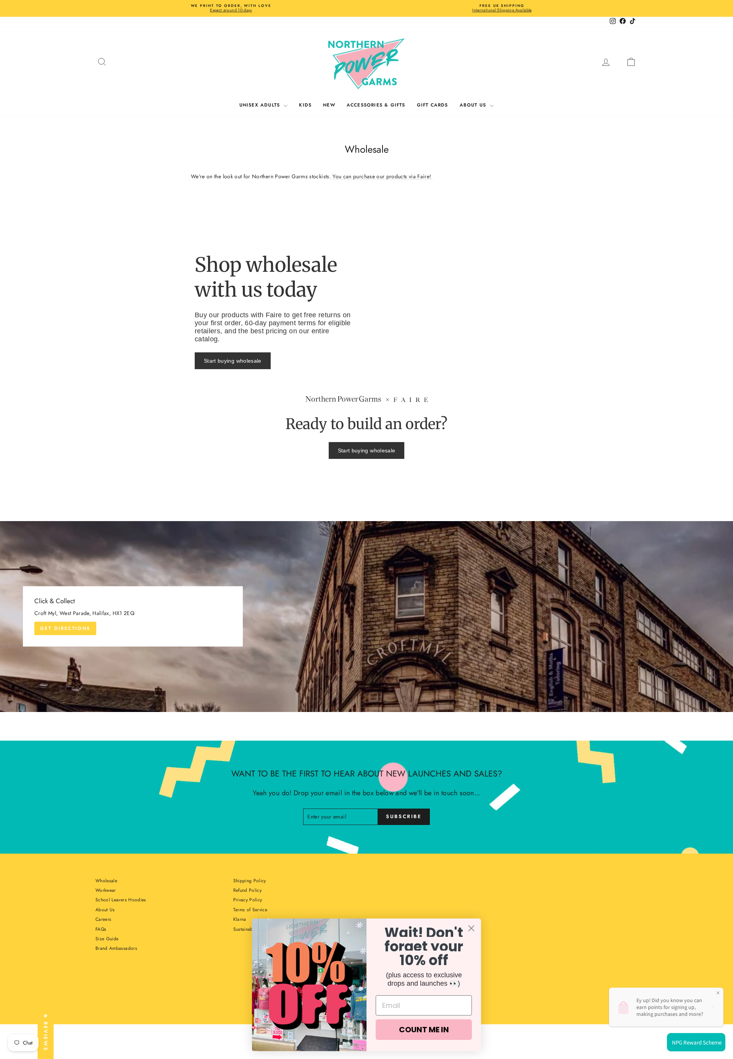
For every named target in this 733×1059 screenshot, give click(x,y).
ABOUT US (474, 105)
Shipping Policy (249, 880)
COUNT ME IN (424, 1029)
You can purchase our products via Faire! (383, 176)
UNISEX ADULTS (260, 105)
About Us (105, 909)
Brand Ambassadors (116, 948)
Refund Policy (247, 890)
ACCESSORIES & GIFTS (376, 105)
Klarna (239, 919)
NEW (329, 105)
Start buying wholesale (233, 361)
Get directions (65, 628)
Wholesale (106, 880)
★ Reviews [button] (45, 1032)
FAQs (100, 929)
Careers (103, 919)
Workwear (105, 890)
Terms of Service (250, 909)
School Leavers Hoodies (120, 899)
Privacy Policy (247, 899)
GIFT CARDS (432, 105)
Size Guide (107, 938)
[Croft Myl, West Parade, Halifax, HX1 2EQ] (366, 616)
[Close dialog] (471, 928)
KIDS (305, 105)
